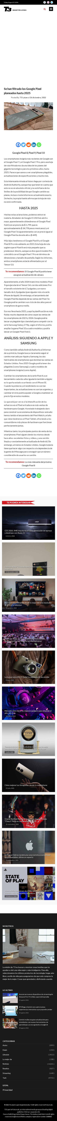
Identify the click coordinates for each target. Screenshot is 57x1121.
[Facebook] (18, 144)
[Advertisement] (28, 43)
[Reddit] (28, 144)
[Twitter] (23, 144)
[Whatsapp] (39, 144)
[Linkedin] (33, 144)
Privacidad (7, 1090)
